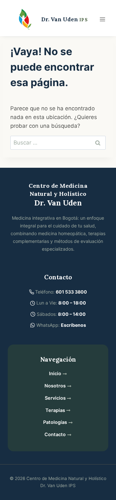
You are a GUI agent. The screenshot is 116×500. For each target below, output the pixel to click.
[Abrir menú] (102, 19)
